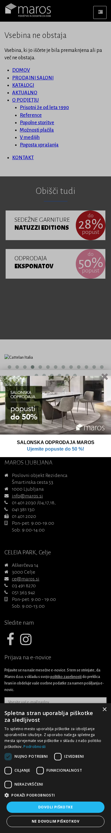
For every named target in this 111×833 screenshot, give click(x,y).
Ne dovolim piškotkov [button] (55, 821)
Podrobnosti (34, 746)
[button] (55, 795)
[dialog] (55, 768)
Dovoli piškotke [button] (55, 807)
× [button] (104, 709)
